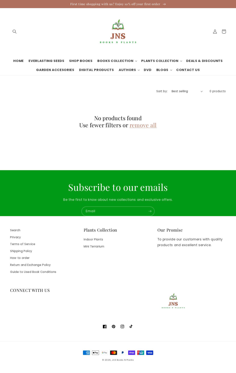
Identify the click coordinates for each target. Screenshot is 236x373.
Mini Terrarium (94, 246)
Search (15, 230)
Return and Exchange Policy (30, 265)
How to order (20, 258)
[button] (14, 31)
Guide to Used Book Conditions (33, 272)
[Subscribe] (149, 211)
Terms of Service (22, 244)
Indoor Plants (93, 239)
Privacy (15, 237)
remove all (143, 125)
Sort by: (162, 91)
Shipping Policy (21, 251)
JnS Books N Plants (123, 359)
